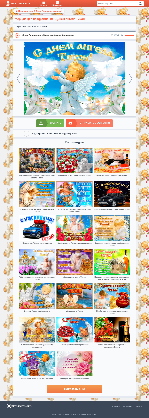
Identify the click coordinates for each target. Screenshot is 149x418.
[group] (74, 35)
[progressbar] (129, 35)
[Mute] (123, 35)
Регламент (127, 406)
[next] (130, 78)
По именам (33, 26)
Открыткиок (20, 26)
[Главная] (18, 3)
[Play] (17, 35)
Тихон (44, 26)
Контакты (116, 406)
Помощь (138, 406)
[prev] (18, 78)
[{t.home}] (19, 406)
